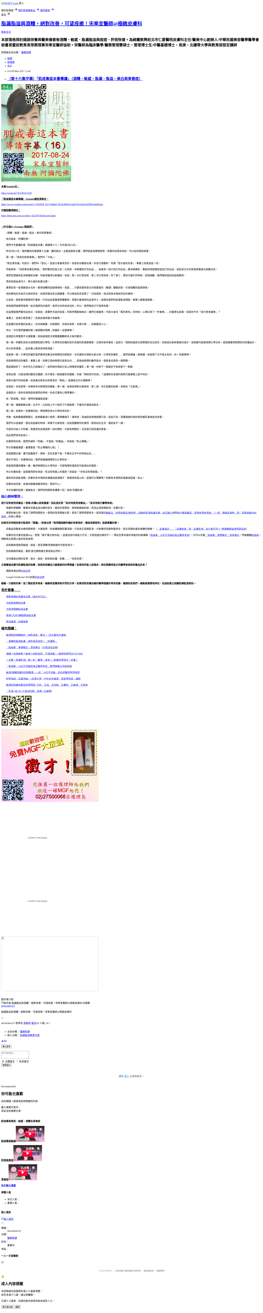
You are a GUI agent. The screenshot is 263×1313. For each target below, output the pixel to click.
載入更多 (6, 1046)
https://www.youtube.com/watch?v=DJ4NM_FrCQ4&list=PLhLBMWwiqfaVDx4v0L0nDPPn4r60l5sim (52, 204)
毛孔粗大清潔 (8, 1185)
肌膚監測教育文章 (30, 1035)
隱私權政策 (149, 1271)
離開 (17, 1307)
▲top (4, 1040)
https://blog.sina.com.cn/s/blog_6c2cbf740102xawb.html (28, 215)
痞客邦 (27, 1023)
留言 (33, 1023)
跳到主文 (6, 32)
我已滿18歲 (7, 1307)
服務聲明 (160, 1271)
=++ (29, 691)
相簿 (9, 58)
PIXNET (108, 1271)
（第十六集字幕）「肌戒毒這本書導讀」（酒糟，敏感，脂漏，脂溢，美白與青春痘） (74, 79)
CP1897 (21, 615)
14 (169, 535)
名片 (9, 66)
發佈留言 (6, 1065)
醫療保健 (26, 52)
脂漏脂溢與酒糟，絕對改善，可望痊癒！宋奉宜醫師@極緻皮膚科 (71, 23)
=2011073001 (44, 653)
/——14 (43, 672)
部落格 (11, 62)
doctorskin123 (8, 1006)
